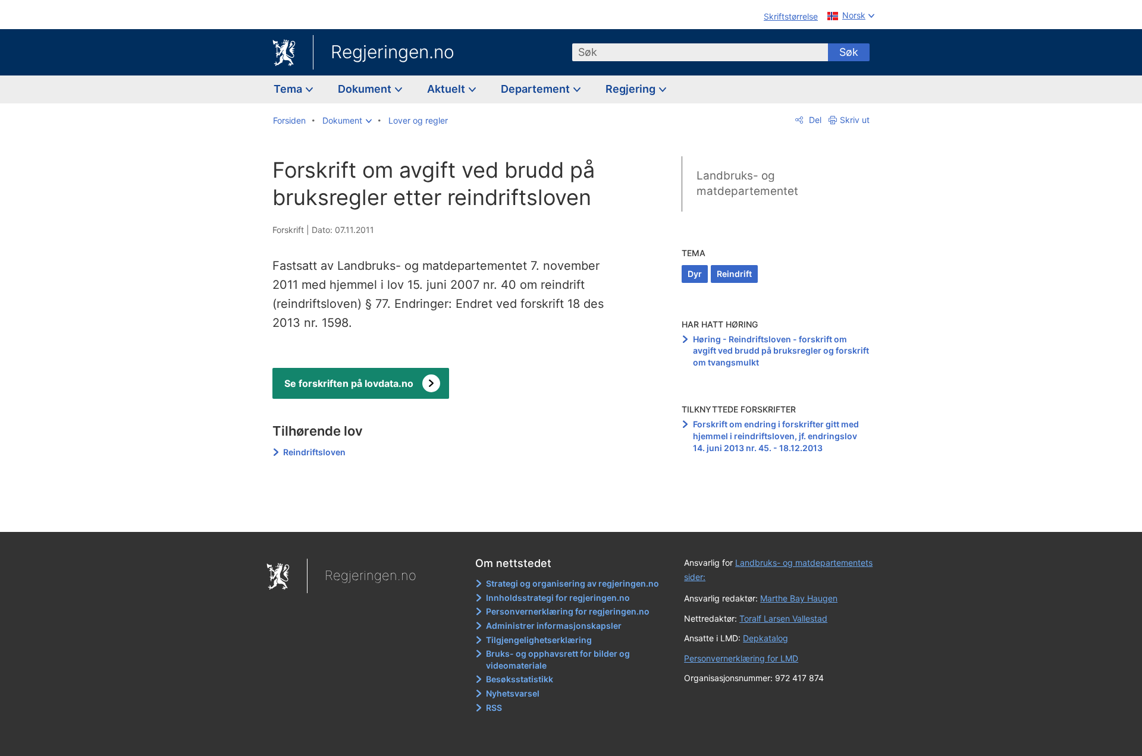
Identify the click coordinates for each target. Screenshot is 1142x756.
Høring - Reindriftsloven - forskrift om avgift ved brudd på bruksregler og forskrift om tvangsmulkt (781, 350)
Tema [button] (289, 89)
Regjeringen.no (392, 51)
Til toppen (445, 515)
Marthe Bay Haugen (798, 598)
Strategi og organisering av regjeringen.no (572, 583)
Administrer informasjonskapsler (554, 625)
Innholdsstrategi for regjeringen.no (558, 598)
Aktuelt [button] (447, 89)
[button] (347, 121)
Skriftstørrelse (791, 16)
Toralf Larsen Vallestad (783, 618)
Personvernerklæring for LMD (741, 658)
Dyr (695, 274)
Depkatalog (765, 638)
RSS (494, 708)
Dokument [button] (366, 89)
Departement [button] (536, 89)
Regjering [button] (631, 89)
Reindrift (734, 274)
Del (814, 120)
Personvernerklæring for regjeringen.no (568, 611)
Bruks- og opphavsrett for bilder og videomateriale (558, 659)
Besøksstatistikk (519, 679)
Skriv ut (855, 120)
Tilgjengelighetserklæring (539, 640)
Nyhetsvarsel (512, 693)
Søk (848, 52)
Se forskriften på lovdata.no (348, 383)
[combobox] (700, 52)
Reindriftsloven (314, 452)
